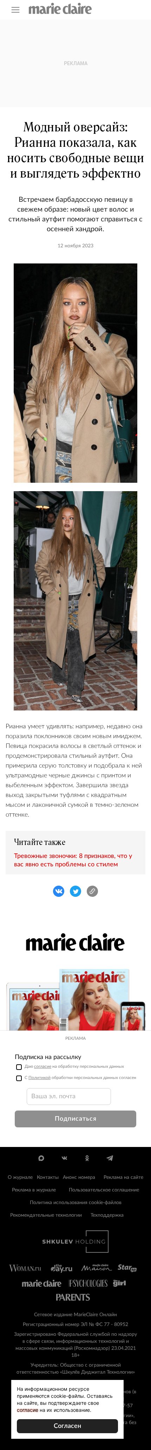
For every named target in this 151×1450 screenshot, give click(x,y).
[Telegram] (109, 1158)
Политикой (39, 1078)
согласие (42, 1066)
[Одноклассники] (87, 1158)
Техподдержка (107, 1215)
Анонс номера (79, 1177)
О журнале (20, 1177)
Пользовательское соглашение (104, 1190)
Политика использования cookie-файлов (76, 1202)
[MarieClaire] (60, 8)
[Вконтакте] (64, 1158)
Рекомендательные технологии (46, 1215)
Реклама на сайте (123, 1177)
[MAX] (41, 1158)
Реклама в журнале (34, 1190)
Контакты (48, 1177)
